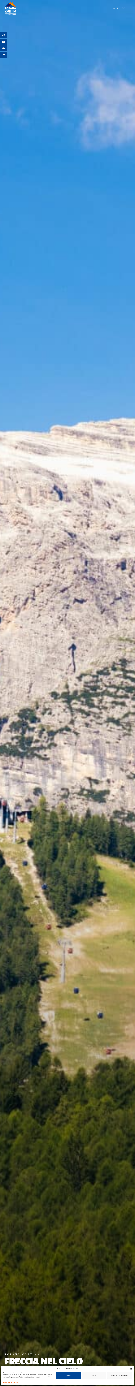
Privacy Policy (15, 1382)
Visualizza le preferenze (119, 1375)
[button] (131, 1369)
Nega (94, 1375)
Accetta (68, 1375)
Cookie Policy (6, 1382)
